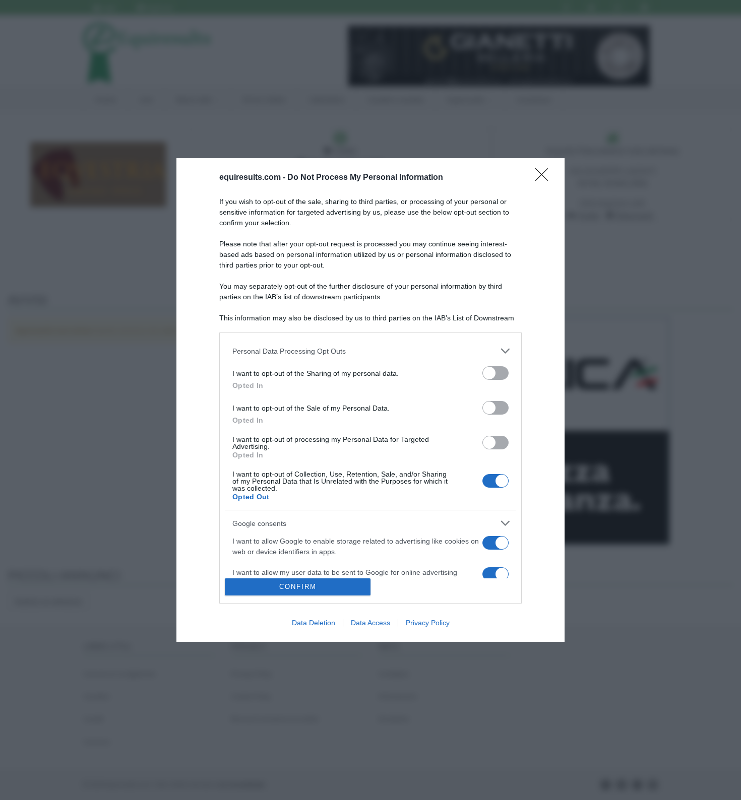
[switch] (495, 373)
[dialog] (370, 399)
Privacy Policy (428, 623)
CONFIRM (298, 586)
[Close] (544, 177)
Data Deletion (313, 623)
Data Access (370, 623)
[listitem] (370, 351)
